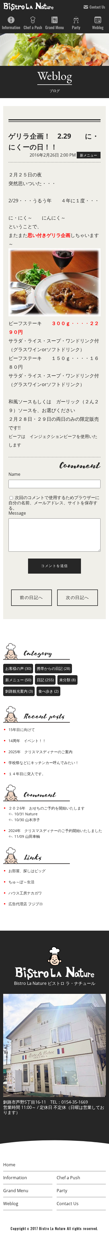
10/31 (19, 813)
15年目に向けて (21, 729)
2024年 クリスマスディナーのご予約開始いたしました (55, 830)
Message (17, 513)
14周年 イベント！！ (27, 740)
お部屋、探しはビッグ (27, 870)
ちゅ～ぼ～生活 (21, 881)
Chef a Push (33, 23)
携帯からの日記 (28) (53, 668)
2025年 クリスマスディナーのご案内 (40, 751)
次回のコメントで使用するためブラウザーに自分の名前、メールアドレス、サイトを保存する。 (53, 503)
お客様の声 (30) (18, 668)
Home (9, 1165)
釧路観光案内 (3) (19, 691)
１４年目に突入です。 (27, 773)
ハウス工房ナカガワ (25, 892)
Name (14, 474)
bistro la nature (28, 6)
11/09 (19, 836)
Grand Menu (54, 23)
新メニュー (88, 155)
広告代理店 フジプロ (25, 903)
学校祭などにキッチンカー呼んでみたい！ (43, 762)
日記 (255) (45, 679)
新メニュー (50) (18, 679)
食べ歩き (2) (48, 691)
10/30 (19, 819)
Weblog (98, 23)
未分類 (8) (67, 679)
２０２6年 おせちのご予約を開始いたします (46, 808)
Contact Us (94, 7)
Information (11, 23)
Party (76, 23)
